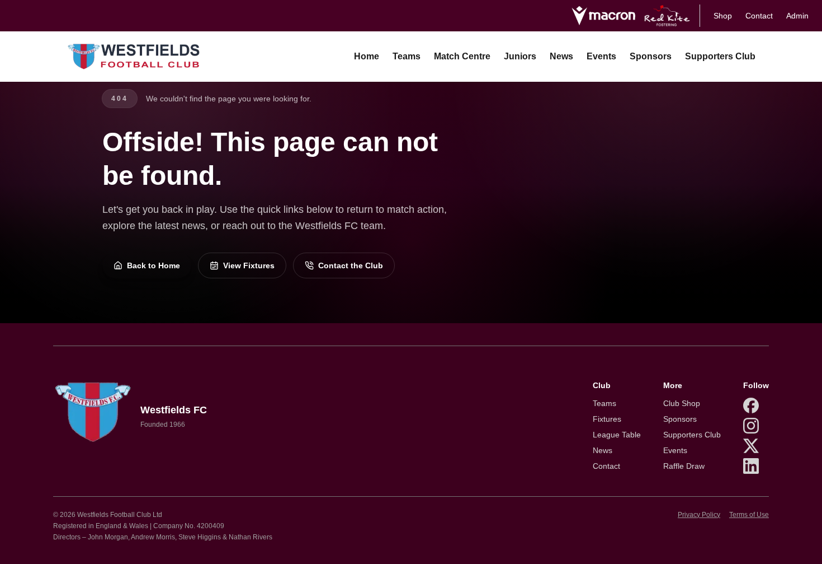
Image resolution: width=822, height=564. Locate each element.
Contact (759, 15)
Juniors (520, 56)
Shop (723, 15)
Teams (407, 56)
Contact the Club (350, 265)
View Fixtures (249, 265)
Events (601, 56)
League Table (617, 434)
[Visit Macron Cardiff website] (603, 15)
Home (366, 56)
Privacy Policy (699, 515)
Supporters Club (720, 56)
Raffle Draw (684, 466)
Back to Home (153, 265)
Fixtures (607, 418)
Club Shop (681, 403)
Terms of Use (749, 515)
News (561, 56)
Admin (797, 15)
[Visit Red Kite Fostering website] (667, 15)
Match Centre (462, 56)
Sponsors (651, 56)
